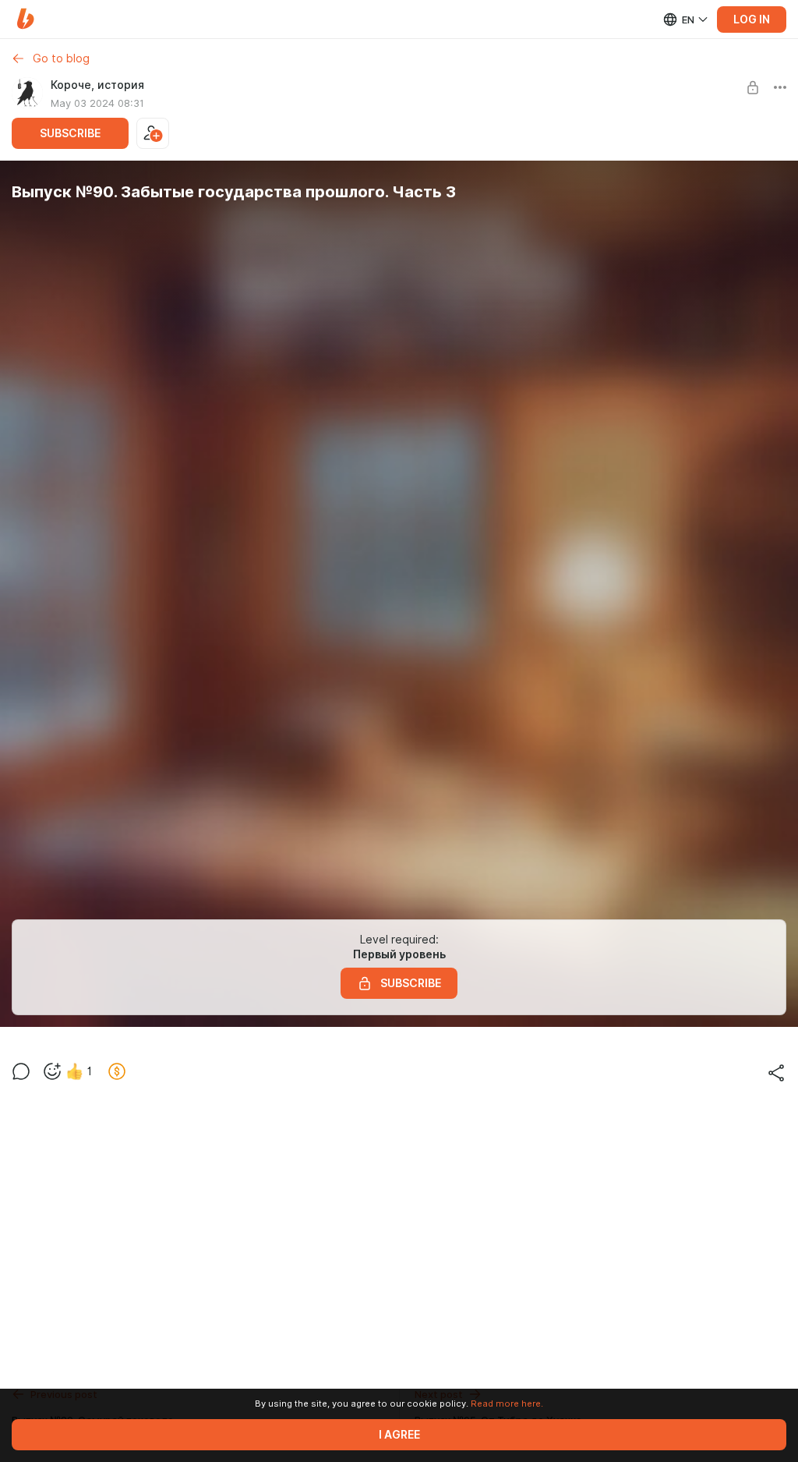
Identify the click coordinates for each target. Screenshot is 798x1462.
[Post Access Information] (753, 87)
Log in (751, 19)
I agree (399, 1434)
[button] (25, 19)
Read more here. (507, 1403)
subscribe (70, 133)
